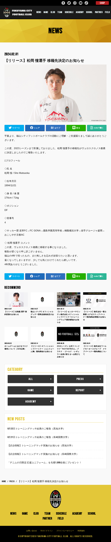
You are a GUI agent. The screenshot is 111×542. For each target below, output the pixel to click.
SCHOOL (89, 12)
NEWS (38, 12)
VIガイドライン (46, 531)
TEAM (59, 12)
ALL (31, 379)
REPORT (80, 390)
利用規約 (81, 531)
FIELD (60, 518)
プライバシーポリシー (65, 531)
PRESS (80, 379)
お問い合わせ (31, 531)
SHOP (102, 3)
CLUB (53, 12)
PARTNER (98, 12)
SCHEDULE (69, 12)
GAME (46, 12)
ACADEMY (80, 12)
